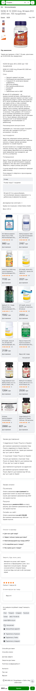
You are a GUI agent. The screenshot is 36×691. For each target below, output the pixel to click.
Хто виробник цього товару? (14, 544)
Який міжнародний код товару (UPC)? (17, 541)
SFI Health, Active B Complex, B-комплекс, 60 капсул (26, 307)
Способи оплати (7, 652)
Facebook (26, 613)
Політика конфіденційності (11, 664)
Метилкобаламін (10, 7)
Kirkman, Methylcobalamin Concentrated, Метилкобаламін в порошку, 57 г (7, 420)
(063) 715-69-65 (14, 616)
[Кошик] (32, 3)
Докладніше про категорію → (12, 203)
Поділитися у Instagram (13, 641)
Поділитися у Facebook (13, 634)
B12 (2, 7)
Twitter (6, 616)
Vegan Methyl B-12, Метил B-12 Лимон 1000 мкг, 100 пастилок (26, 418)
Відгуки (4, 675)
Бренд (3, 17)
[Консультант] (32, 681)
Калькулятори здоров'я (13, 629)
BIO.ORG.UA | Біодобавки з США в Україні (18, 680)
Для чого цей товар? (11, 533)
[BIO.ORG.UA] (3, 2)
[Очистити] (28, 3)
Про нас (5, 672)
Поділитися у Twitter (12, 637)
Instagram (19, 613)
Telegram (11, 613)
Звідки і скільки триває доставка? (15, 537)
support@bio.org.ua (9, 620)
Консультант (26, 358)
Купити (18, 688)
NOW (8, 17)
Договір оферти (7, 657)
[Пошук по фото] (25, 2)
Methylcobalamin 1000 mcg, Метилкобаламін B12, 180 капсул (26, 235)
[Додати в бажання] (32, 688)
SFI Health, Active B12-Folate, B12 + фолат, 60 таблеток (26, 271)
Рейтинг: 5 (6, 585)
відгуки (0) (13, 585)
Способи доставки (8, 648)
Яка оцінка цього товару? (12, 548)
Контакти (5, 668)
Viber (5, 613)
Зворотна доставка (8, 660)
